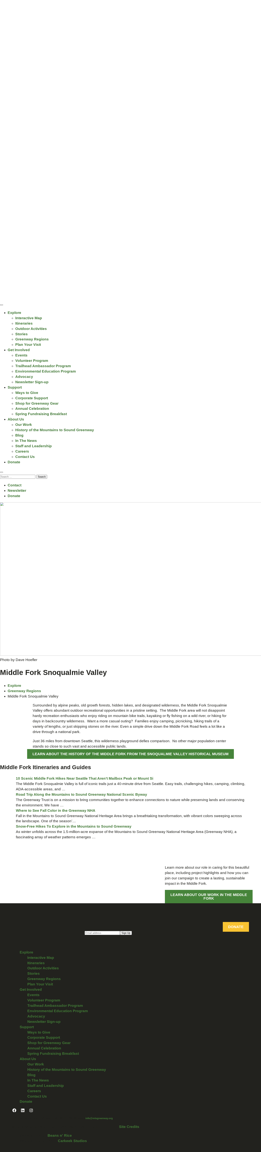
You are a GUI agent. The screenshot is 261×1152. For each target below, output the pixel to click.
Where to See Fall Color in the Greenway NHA (56, 811)
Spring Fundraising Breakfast (41, 414)
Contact (14, 485)
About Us (16, 419)
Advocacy (24, 377)
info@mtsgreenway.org (99, 1118)
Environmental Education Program (45, 371)
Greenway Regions (32, 339)
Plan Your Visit (28, 345)
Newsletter (17, 491)
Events (21, 355)
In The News (26, 441)
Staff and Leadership (33, 446)
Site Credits (129, 1127)
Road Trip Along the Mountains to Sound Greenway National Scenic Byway (81, 794)
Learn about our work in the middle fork (208, 896)
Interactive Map (28, 318)
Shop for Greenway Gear (36, 403)
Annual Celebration (32, 409)
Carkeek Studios (72, 1141)
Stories (21, 334)
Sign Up (126, 933)
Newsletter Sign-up (32, 382)
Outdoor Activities (31, 329)
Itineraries (24, 323)
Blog (19, 435)
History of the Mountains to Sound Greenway (54, 430)
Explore (14, 313)
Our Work (23, 425)
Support (15, 387)
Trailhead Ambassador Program (43, 366)
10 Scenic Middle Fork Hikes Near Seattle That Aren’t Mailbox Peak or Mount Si (84, 778)
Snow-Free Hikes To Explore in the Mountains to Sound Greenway (73, 826)
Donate (14, 462)
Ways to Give (26, 393)
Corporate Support (31, 398)
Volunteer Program (31, 361)
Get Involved (19, 350)
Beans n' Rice (60, 1135)
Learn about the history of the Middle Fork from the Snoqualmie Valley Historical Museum (130, 754)
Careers (22, 451)
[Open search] (1, 472)
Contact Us (25, 457)
